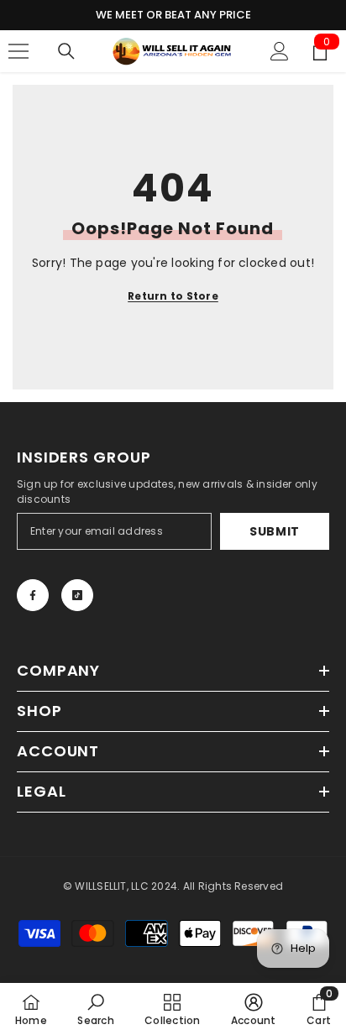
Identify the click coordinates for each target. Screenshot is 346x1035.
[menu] (18, 51)
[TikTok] (77, 595)
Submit (274, 531)
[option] (173, 15)
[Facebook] (33, 595)
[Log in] (279, 51)
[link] (95, 1009)
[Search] (66, 51)
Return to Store (173, 296)
